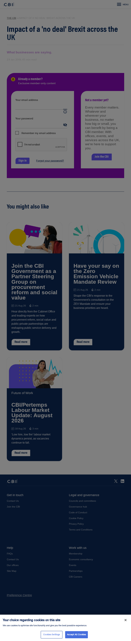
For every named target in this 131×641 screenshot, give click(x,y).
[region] (65, 628)
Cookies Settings (51, 634)
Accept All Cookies (76, 634)
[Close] (125, 620)
